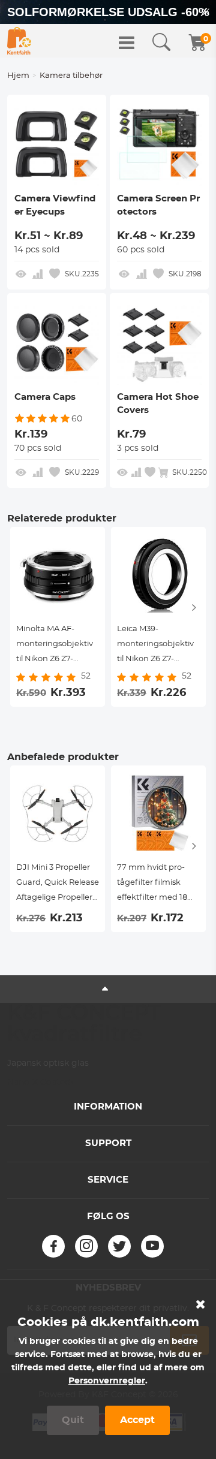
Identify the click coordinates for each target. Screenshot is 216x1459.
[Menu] (126, 42)
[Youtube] (152, 1246)
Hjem (18, 76)
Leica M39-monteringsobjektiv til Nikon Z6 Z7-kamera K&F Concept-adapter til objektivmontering (155, 646)
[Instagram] (86, 1246)
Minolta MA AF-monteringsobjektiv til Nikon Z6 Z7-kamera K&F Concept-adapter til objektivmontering (54, 646)
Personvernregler (106, 1381)
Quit (73, 1420)
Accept (137, 1420)
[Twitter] (119, 1246)
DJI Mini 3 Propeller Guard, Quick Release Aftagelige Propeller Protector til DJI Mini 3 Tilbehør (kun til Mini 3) (57, 884)
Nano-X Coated (40, 1082)
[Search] (161, 42)
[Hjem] (19, 41)
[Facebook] (53, 1246)
